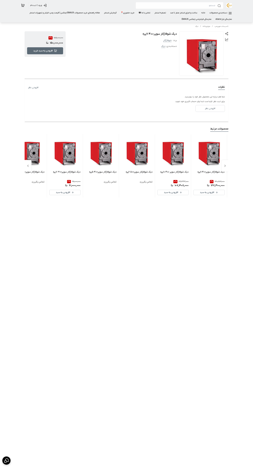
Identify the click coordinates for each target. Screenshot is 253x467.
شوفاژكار (167, 40)
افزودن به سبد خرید (43, 50)
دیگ (196, 26)
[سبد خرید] (23, 5)
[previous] (225, 166)
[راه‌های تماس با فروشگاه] (6, 460)
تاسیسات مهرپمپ (221, 26)
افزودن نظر (33, 87)
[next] (27, 166)
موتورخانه (206, 26)
